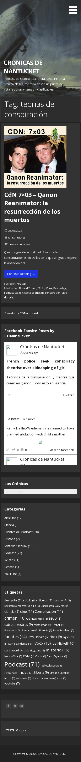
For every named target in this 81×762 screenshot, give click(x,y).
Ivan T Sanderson (20, 643)
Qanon (19, 293)
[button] (74, 7)
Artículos (10, 518)
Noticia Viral (13, 656)
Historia (9, 539)
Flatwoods (12, 630)
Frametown (29, 630)
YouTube (10, 574)
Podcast (21, 283)
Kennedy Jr (59, 288)
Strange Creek (60, 673)
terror (9, 678)
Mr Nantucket (16, 237)
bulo (35, 606)
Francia (45, 630)
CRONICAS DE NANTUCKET (23, 66)
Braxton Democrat (17, 606)
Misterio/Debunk (15, 546)
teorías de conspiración (46, 293)
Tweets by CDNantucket (21, 313)
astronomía (62, 600)
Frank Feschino (63, 630)
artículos (44, 600)
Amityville (12, 600)
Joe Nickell (63, 643)
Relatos (9, 560)
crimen (14, 618)
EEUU (41, 288)
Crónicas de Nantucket (42, 346)
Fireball (58, 625)
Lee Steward (13, 650)
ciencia (11, 611)
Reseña (9, 567)
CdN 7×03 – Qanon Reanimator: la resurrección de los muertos (32, 207)
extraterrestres (18, 624)
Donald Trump (27, 288)
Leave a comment (20, 244)
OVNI (28, 656)
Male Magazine (34, 650)
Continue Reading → (21, 274)
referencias (12, 672)
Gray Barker (38, 637)
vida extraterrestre (44, 678)
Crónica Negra (37, 618)
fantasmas (42, 625)
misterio (57, 649)
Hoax (55, 636)
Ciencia (9, 525)
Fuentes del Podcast (18, 532)
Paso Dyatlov (57, 656)
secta (27, 293)
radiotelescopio (51, 665)
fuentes (15, 636)
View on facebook (62, 450)
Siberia (41, 672)
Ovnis (40, 656)
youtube (12, 683)
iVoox (48, 288)
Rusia (27, 673)
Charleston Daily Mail (55, 606)
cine (27, 611)
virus (61, 678)
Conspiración (49, 611)
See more (29, 419)
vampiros (23, 678)
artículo (28, 600)
